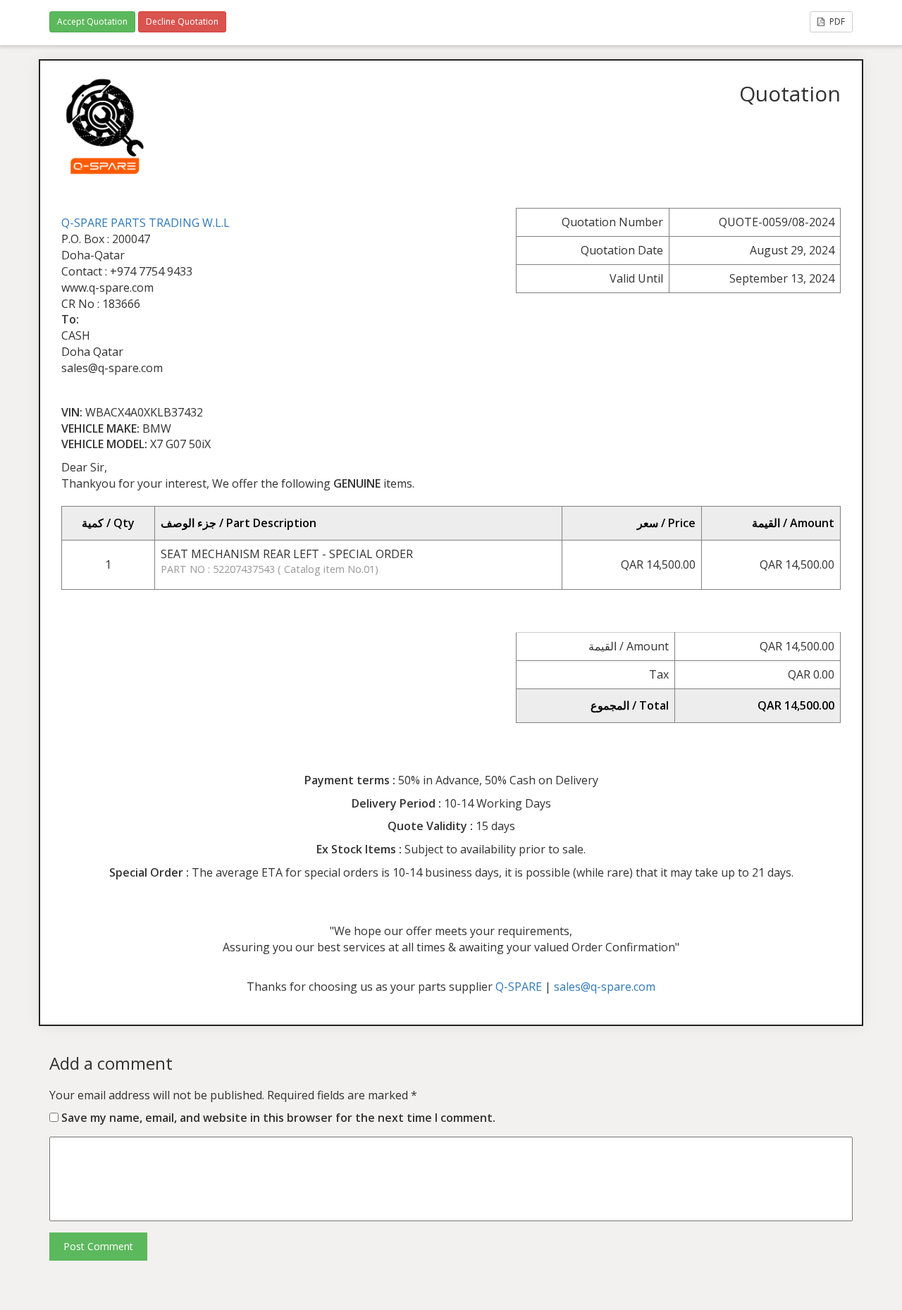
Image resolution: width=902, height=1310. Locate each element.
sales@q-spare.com (604, 986)
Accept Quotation (92, 21)
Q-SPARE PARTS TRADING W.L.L (145, 222)
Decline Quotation (182, 21)
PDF (836, 21)
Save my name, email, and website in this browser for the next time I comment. (278, 1117)
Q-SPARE (518, 986)
